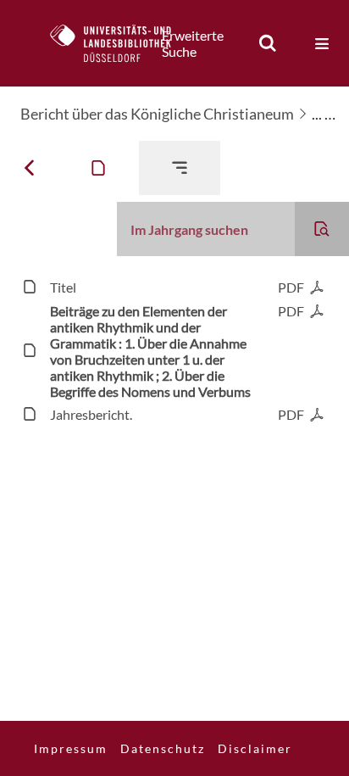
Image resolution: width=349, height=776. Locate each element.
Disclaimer (255, 748)
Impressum (71, 748)
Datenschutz (162, 748)
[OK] (268, 43)
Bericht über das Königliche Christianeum (157, 113)
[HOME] (119, 43)
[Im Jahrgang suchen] (322, 229)
